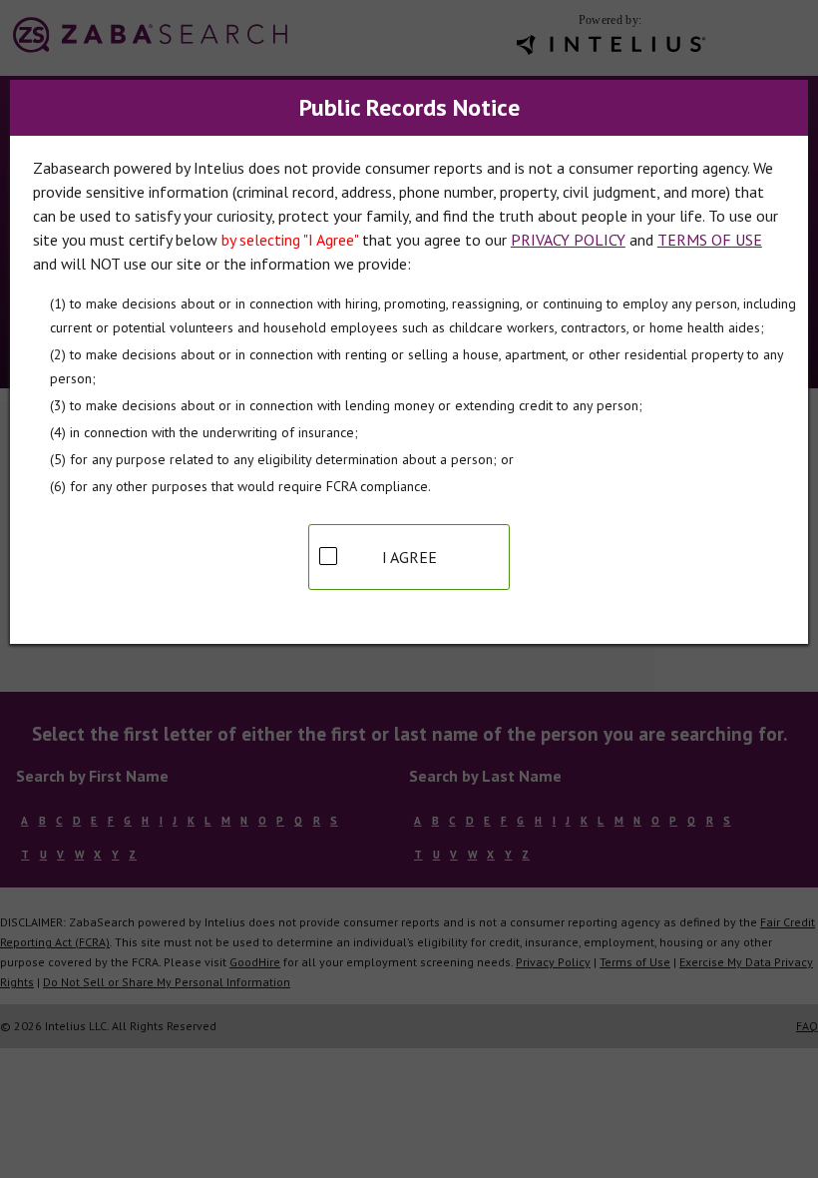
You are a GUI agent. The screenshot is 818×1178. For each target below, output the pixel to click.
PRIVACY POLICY (568, 240)
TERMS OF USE (709, 240)
